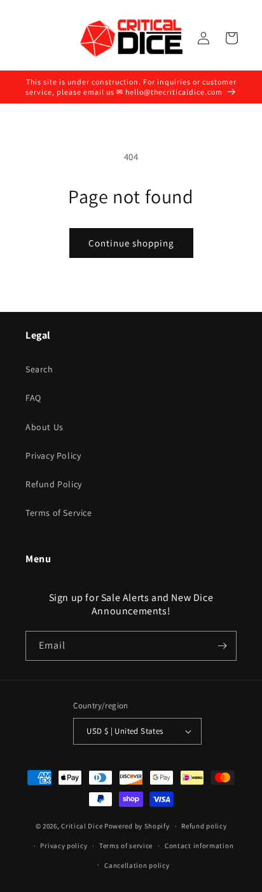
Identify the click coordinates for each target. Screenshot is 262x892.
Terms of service (126, 845)
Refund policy (203, 825)
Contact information (199, 845)
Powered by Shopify (137, 825)
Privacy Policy (53, 455)
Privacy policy (63, 845)
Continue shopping (131, 243)
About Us (44, 427)
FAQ (33, 397)
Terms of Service (58, 512)
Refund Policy (53, 484)
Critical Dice (81, 825)
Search (39, 369)
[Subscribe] (222, 646)
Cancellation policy (136, 865)
